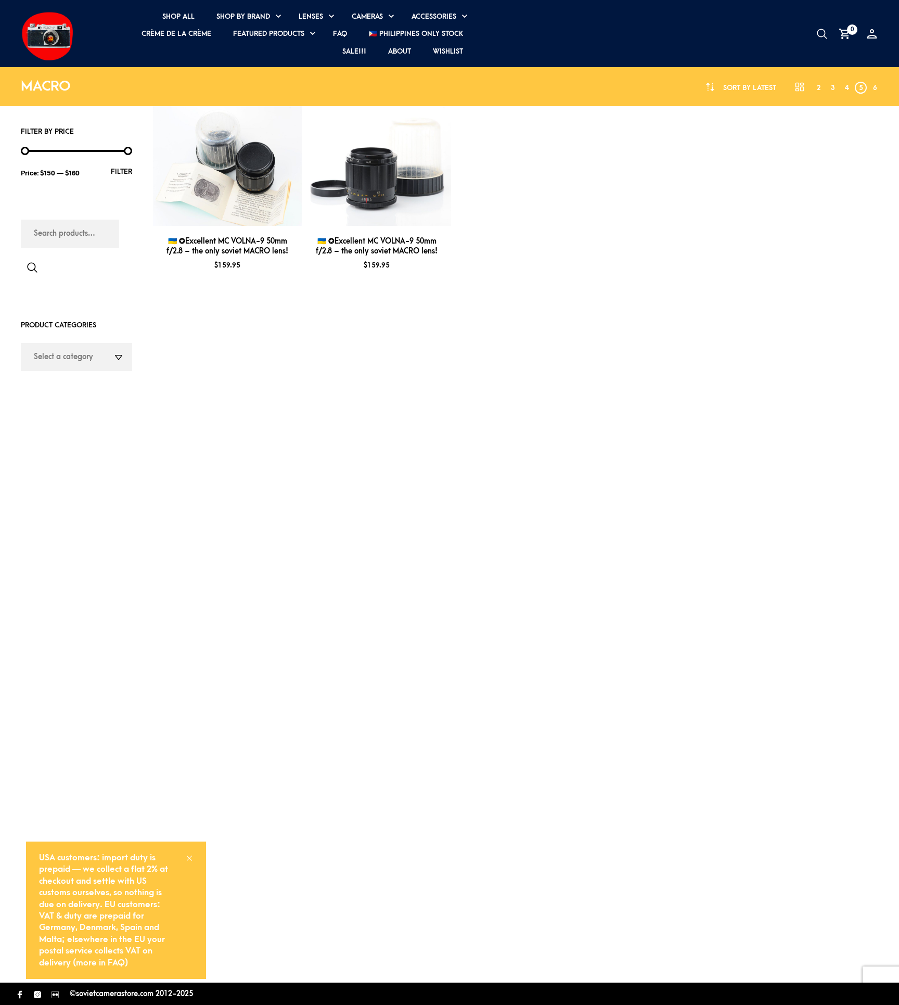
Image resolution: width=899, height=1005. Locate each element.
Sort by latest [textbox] (749, 87)
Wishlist (448, 51)
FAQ (340, 33)
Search (32, 267)
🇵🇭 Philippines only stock (416, 33)
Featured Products (268, 33)
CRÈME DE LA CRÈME (176, 33)
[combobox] (749, 87)
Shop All (178, 16)
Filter (121, 171)
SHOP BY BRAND (243, 16)
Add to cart (241, 213)
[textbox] (76, 357)
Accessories (434, 16)
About (399, 51)
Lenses (311, 16)
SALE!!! (354, 51)
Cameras (367, 16)
